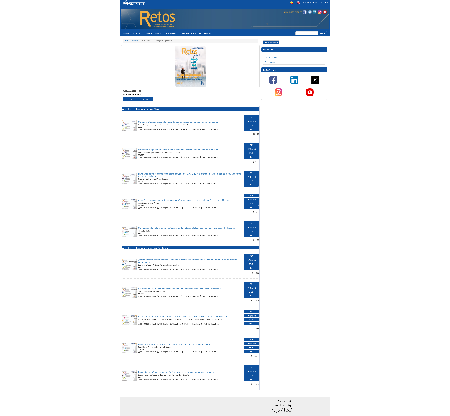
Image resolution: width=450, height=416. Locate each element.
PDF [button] (130, 99)
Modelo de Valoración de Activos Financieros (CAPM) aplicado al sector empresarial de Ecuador (183, 316)
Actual (159, 33)
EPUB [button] (251, 125)
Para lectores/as (271, 57)
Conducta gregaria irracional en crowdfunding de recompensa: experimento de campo (178, 121)
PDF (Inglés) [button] (145, 99)
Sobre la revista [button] (141, 33)
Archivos (171, 33)
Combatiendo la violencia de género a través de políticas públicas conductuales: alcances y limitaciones (186, 227)
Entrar (325, 2)
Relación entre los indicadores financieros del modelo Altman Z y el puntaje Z (174, 344)
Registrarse (310, 2)
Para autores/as (271, 62)
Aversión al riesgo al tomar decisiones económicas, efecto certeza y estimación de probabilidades (183, 199)
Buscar (322, 33)
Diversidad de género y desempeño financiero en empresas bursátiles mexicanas (176, 371)
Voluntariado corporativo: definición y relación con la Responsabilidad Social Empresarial (179, 288)
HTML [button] (251, 129)
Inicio (126, 33)
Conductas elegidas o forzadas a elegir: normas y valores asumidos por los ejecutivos (178, 149)
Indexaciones (206, 33)
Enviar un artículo (271, 42)
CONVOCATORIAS (188, 33)
